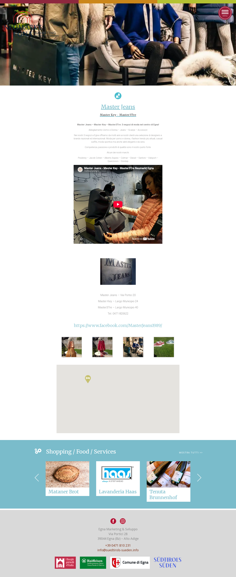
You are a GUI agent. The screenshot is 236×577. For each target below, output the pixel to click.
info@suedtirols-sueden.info (118, 550)
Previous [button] (37, 477)
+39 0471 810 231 (118, 545)
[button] (88, 379)
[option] (118, 478)
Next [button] (199, 477)
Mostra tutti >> (191, 452)
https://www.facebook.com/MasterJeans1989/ (118, 325)
